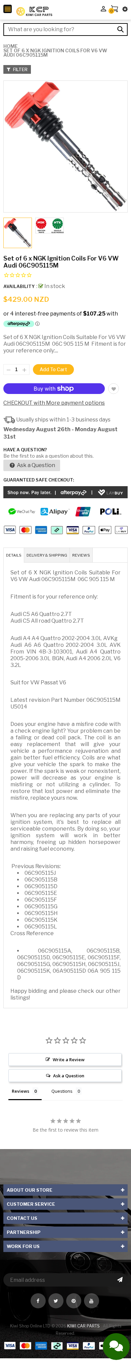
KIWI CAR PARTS (84, 1325)
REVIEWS (81, 555)
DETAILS (13, 555)
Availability (19, 286)
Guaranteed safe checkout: (38, 479)
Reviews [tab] (20, 1091)
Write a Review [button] (69, 1060)
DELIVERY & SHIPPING (47, 555)
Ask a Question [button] (68, 1076)
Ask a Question (35, 465)
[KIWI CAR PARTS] (65, 1345)
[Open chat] (116, 1346)
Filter (20, 69)
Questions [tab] (62, 1091)
